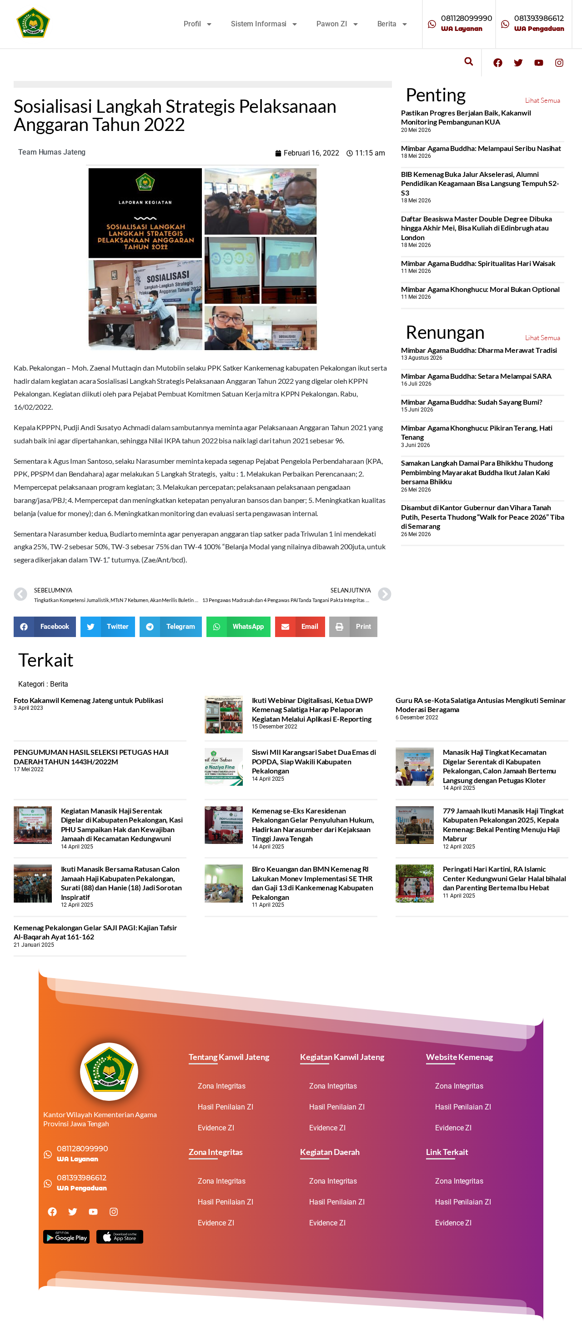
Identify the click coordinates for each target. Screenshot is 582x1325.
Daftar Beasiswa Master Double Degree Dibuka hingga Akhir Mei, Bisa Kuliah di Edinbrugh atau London (476, 227)
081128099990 (466, 18)
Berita (386, 24)
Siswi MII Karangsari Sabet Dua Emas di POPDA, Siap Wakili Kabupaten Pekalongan (314, 761)
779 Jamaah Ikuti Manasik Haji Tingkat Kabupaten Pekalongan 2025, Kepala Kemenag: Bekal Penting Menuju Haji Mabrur (503, 824)
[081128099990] (431, 24)
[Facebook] (498, 63)
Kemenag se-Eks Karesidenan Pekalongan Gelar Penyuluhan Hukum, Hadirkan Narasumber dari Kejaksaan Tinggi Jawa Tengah (313, 824)
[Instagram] (559, 63)
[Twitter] (518, 63)
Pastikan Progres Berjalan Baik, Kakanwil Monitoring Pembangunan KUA (466, 117)
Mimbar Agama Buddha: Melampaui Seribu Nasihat (481, 148)
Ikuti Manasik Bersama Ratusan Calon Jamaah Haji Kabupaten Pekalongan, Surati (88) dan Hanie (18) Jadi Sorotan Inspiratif (121, 882)
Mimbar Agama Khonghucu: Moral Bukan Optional (480, 289)
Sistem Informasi (258, 24)
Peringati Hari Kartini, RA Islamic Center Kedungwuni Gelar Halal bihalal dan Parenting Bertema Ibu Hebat (504, 878)
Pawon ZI (331, 24)
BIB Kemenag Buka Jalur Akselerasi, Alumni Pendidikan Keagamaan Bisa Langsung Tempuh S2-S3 (480, 183)
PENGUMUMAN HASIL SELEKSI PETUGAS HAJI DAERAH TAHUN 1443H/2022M (91, 756)
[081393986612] (505, 24)
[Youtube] (539, 63)
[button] (469, 62)
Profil (192, 24)
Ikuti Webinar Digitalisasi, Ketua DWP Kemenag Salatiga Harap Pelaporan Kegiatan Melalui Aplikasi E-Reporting (312, 709)
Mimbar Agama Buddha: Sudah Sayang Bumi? (471, 401)
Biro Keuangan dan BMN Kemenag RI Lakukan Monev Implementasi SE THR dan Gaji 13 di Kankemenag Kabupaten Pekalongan (313, 882)
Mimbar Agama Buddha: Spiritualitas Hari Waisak (478, 263)
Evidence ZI (216, 1128)
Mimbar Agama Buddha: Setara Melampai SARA (476, 375)
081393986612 (539, 18)
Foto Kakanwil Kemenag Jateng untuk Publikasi (88, 700)
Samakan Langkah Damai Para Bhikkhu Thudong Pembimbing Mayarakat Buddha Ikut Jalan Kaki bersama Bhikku (477, 472)
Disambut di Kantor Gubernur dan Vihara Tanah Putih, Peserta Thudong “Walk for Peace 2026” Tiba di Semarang (482, 516)
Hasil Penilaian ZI (225, 1107)
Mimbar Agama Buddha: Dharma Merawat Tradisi (479, 350)
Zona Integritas (222, 1086)
